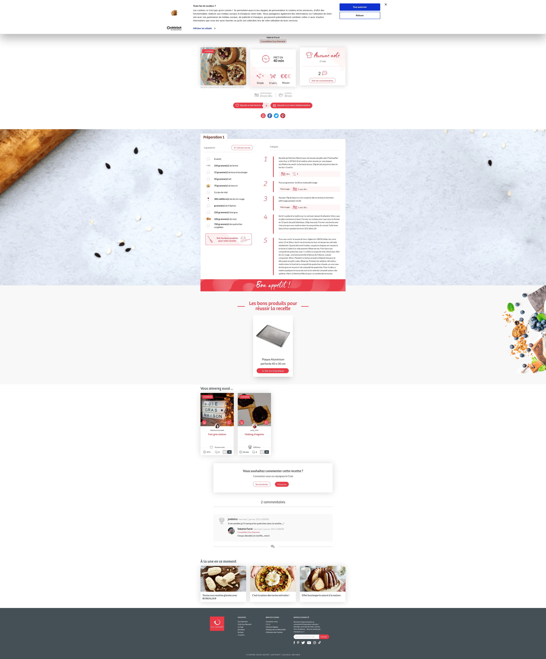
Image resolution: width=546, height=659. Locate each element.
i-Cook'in (241, 635)
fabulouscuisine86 (217, 430)
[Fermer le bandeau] (386, 4)
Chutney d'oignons (254, 434)
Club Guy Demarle (244, 624)
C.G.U (268, 624)
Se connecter (262, 484)
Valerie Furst (245, 529)
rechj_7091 (254, 430)
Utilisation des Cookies (274, 632)
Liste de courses (243, 147)
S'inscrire (281, 484)
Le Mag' (240, 627)
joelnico (233, 519)
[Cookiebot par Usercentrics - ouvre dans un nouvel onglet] (174, 28)
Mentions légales (272, 627)
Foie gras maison (217, 434)
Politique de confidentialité (276, 629)
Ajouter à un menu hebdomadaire (293, 105)
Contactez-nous (272, 622)
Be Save (240, 632)
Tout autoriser (360, 7)
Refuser (360, 15)
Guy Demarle (243, 622)
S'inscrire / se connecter (257, 655)
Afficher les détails (202, 28)
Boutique (241, 629)
